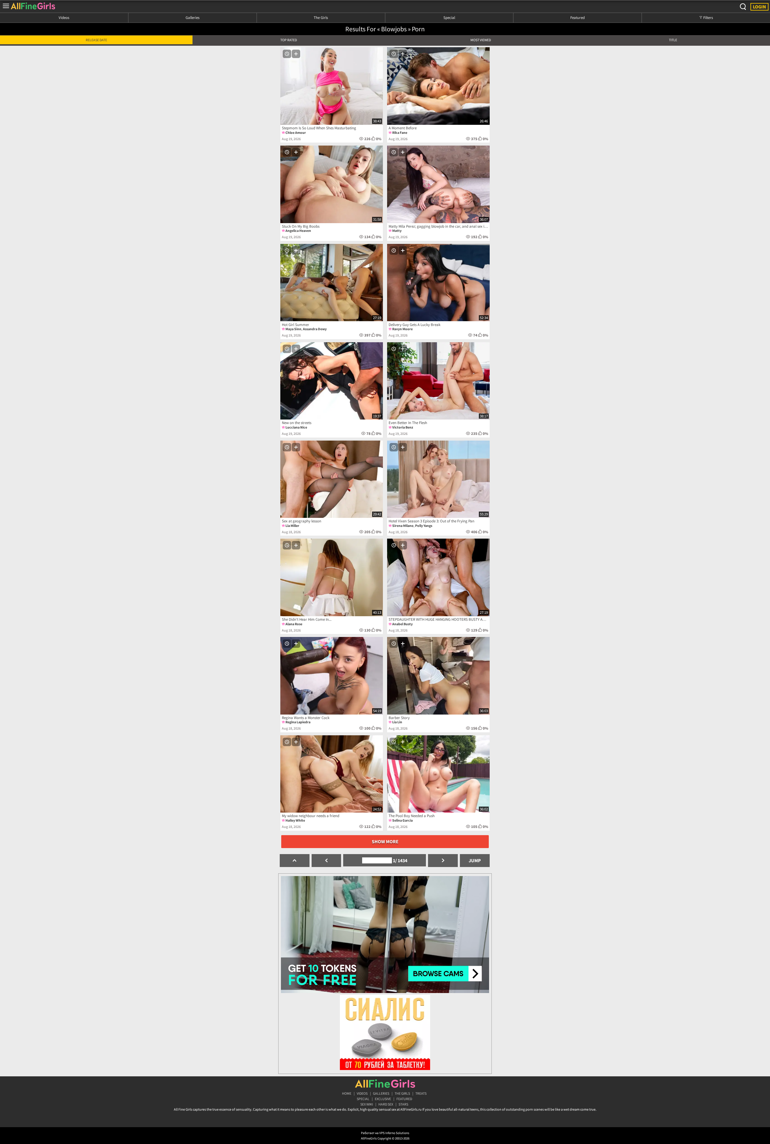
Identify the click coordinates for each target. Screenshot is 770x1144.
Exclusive (383, 1098)
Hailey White (295, 820)
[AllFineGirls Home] (385, 1083)
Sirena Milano (403, 525)
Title (673, 40)
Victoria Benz (402, 427)
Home (346, 1093)
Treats (421, 1093)
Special (449, 17)
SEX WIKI (366, 1104)
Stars (403, 1104)
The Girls (321, 17)
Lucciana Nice (296, 427)
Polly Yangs (423, 525)
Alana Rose (293, 624)
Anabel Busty (402, 624)
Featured (577, 17)
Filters (707, 17)
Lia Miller (292, 525)
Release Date (96, 40)
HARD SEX (385, 1104)
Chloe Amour (295, 132)
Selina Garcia (402, 820)
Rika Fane (399, 132)
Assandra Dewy (315, 329)
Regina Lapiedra (297, 722)
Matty (397, 230)
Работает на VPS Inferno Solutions (385, 1133)
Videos (64, 17)
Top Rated (288, 40)
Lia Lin (397, 722)
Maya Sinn (293, 329)
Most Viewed (480, 40)
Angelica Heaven (298, 230)
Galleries (192, 17)
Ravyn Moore (402, 329)
